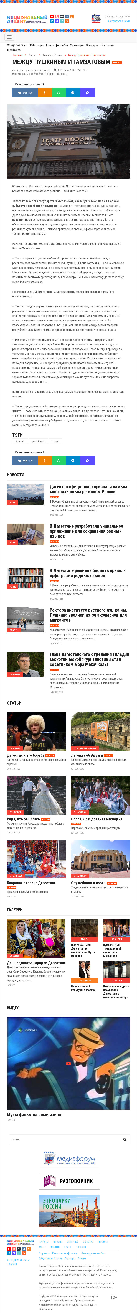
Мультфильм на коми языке (34, 1115)
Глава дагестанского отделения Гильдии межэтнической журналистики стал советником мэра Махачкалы (89, 659)
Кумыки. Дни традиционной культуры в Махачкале (112, 950)
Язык (13, 502)
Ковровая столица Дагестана (31, 883)
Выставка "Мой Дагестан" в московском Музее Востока (83, 950)
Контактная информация (65, 1253)
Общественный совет (50, 1258)
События (15, 674)
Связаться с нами (119, 21)
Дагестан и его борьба (25, 755)
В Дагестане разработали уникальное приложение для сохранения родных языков (86, 531)
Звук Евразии (14, 49)
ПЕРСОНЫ (103, 1241)
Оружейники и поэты (88, 883)
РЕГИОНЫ (58, 1241)
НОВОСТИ (81, 1247)
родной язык (38, 441)
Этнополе (15, 812)
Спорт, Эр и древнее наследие (96, 819)
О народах (80, 812)
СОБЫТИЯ (88, 1241)
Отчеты (82, 1258)
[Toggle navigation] (9, 37)
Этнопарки (92, 45)
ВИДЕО (68, 1247)
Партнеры (70, 1258)
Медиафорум (77, 45)
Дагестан (20, 441)
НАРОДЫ (43, 1241)
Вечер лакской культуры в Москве (83, 988)
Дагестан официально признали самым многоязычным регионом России (88, 489)
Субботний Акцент (85, 748)
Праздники (85, 980)
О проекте (44, 1253)
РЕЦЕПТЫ (55, 1247)
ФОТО (42, 1247)
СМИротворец (36, 45)
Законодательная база (93, 1253)
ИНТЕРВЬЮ (73, 1241)
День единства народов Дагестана (36, 963)
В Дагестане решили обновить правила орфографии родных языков (88, 573)
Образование (107, 45)
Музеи (84, 939)
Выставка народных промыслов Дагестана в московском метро (116, 992)
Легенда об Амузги (87, 755)
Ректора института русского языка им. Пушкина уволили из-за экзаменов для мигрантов (88, 614)
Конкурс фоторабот (57, 45)
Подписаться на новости (18, 1262)
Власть (14, 630)
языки (55, 441)
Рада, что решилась (23, 819)
